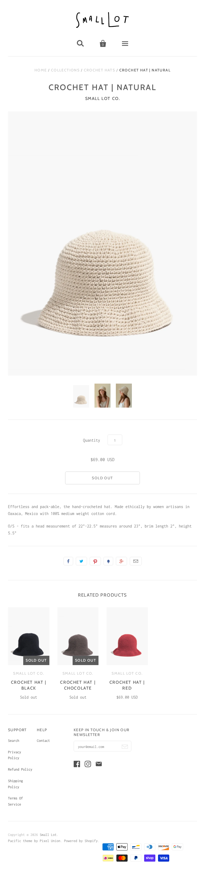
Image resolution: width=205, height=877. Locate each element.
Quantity (91, 440)
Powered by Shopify (81, 841)
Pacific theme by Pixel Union (34, 841)
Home (40, 70)
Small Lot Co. (102, 98)
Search (13, 741)
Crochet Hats (99, 70)
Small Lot (48, 835)
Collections (65, 70)
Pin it (95, 561)
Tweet (81, 561)
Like (68, 561)
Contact (43, 741)
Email (136, 561)
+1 (121, 561)
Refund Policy (20, 769)
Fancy (108, 561)
